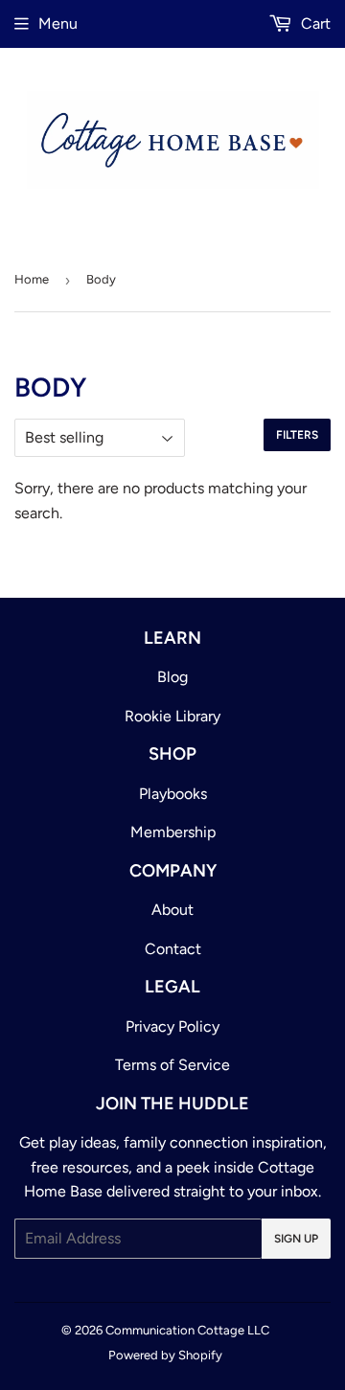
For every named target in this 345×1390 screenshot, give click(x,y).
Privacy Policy (172, 1026)
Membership (173, 832)
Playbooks (173, 794)
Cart (314, 23)
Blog (172, 677)
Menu (58, 23)
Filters (297, 435)
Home (31, 279)
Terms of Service (172, 1065)
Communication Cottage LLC (187, 1330)
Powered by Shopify (165, 1355)
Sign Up (296, 1238)
